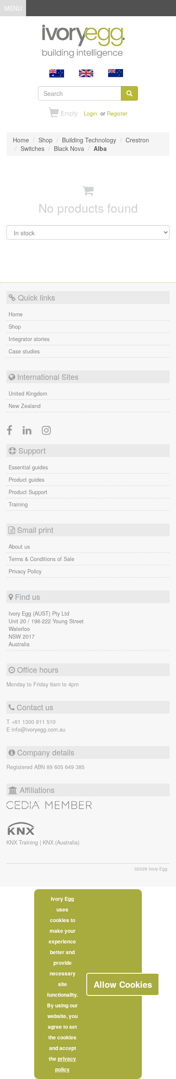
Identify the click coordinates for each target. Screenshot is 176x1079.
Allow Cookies (123, 984)
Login (90, 113)
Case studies (24, 351)
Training (18, 504)
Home (16, 314)
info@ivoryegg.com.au (38, 729)
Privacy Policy (25, 571)
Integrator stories (29, 339)
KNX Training (23, 842)
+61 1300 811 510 (34, 722)
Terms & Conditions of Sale (41, 559)
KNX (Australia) (61, 842)
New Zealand (25, 406)
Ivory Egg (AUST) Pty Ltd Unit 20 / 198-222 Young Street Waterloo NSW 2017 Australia (46, 629)
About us (19, 546)
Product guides (26, 479)
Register (117, 113)
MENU (13, 9)
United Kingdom (28, 393)
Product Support (28, 492)
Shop (15, 326)
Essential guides (28, 467)
